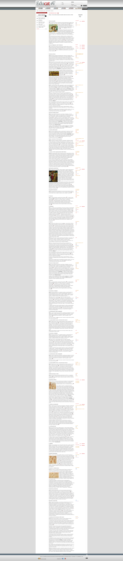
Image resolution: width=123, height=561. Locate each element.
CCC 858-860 (79, 53)
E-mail (82, 556)
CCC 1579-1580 (77, 446)
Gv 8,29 (50, 150)
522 (60, 14)
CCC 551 (77, 54)
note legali (61, 554)
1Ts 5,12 (58, 88)
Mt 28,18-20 (59, 68)
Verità (42, 27)
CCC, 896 (77, 167)
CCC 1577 (77, 516)
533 (69, 14)
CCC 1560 (79, 320)
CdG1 (76, 88)
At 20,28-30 (60, 271)
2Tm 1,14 (66, 126)
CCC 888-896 (79, 138)
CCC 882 (77, 373)
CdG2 (76, 74)
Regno (39, 18)
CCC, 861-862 (77, 262)
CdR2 (76, 52)
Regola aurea (43, 18)
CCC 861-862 (77, 263)
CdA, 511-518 (77, 379)
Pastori (80, 16)
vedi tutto (38, 28)
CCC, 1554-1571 (77, 189)
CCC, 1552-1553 (77, 151)
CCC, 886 (77, 138)
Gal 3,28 (61, 539)
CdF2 (76, 50)
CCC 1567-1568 (77, 454)
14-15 (59, 124)
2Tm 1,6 (60, 137)
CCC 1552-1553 (77, 152)
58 (52, 14)
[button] (76, 5)
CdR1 (76, 51)
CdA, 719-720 (77, 140)
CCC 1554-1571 (77, 195)
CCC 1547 (77, 405)
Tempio (44, 22)
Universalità (40, 25)
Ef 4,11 (70, 88)
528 (66, 14)
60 (53, 14)
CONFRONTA (83, 48)
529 (68, 14)
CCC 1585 (77, 425)
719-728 (72, 14)
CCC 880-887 (77, 290)
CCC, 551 (77, 53)
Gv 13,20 (70, 398)
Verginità (39, 27)
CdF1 (76, 22)
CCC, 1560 (77, 319)
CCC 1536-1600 (77, 382)
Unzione (44, 25)
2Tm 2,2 (54, 100)
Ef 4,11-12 (56, 124)
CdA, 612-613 (77, 20)
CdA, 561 (77, 44)
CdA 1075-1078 (77, 444)
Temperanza (40, 22)
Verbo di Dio (43, 26)
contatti (62, 2)
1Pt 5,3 (59, 174)
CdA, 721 (77, 168)
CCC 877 (82, 53)
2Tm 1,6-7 (69, 395)
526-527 (65, 14)
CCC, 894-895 (77, 129)
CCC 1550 (79, 167)
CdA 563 (77, 46)
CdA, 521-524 (77, 403)
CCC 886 (77, 145)
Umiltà (39, 24)
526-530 (62, 14)
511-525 (55, 14)
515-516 (58, 14)
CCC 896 (77, 170)
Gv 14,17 (65, 27)
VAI (80, 48)
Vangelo (39, 26)
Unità (41, 24)
